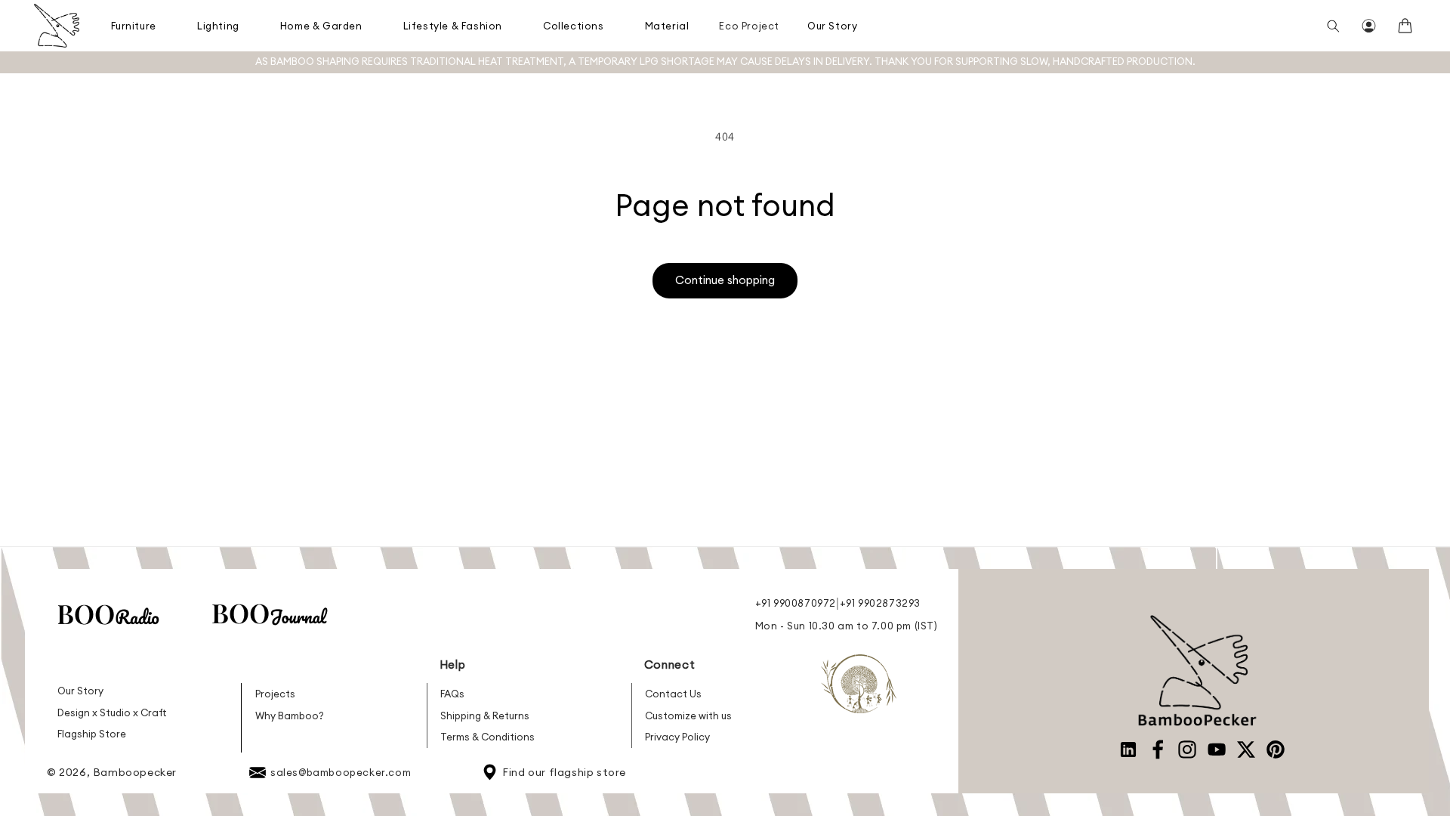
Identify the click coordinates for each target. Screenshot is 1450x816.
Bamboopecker (135, 772)
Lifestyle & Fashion (452, 26)
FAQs (452, 694)
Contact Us (673, 694)
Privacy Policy (677, 737)
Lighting (218, 26)
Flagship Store (91, 734)
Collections (573, 26)
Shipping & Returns (484, 715)
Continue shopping (725, 280)
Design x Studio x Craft (112, 712)
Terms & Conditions (487, 737)
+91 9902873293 (880, 603)
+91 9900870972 (795, 603)
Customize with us (688, 715)
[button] (135, 25)
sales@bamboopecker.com (340, 772)
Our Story (832, 26)
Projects (275, 694)
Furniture (133, 26)
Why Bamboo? (289, 715)
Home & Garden (321, 26)
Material (667, 26)
